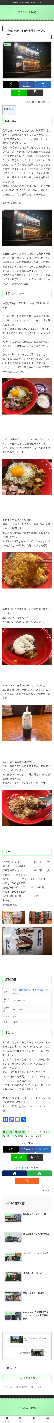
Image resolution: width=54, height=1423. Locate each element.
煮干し (40, 1136)
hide (12, 109)
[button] (35, 93)
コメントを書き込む (27, 1377)
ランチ (45, 1132)
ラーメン (9, 1132)
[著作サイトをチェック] (14, 1173)
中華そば (9, 1136)
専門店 (20, 1136)
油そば (30, 1136)
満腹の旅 (21, 1132)
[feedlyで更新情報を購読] (39, 1173)
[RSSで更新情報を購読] (27, 1181)
